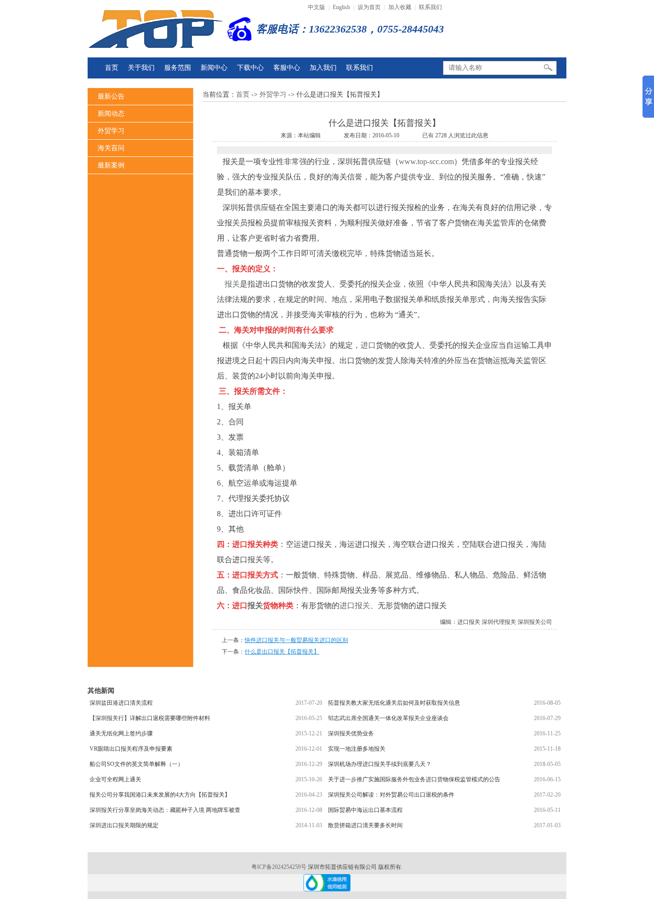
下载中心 (250, 67)
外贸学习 (111, 130)
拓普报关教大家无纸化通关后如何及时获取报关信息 (394, 702)
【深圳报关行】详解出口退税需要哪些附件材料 (150, 718)
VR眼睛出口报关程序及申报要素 (131, 748)
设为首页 (369, 7)
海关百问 (111, 148)
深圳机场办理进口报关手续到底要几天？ (379, 764)
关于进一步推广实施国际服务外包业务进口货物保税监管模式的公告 (414, 779)
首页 (111, 67)
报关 (232, 284)
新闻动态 (111, 113)
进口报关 (354, 605)
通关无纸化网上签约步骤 (121, 733)
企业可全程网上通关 (115, 779)
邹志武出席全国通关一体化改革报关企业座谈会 (388, 718)
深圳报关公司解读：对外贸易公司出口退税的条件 (391, 794)
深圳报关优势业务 (351, 733)
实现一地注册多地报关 (356, 748)
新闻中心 (214, 67)
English (341, 7)
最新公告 (111, 96)
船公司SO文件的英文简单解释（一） (136, 764)
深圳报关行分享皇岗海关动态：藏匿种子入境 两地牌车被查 (165, 810)
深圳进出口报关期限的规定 (124, 825)
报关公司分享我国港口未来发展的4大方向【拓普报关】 (160, 794)
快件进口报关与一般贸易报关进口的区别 (296, 640)
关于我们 (141, 67)
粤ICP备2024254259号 (279, 867)
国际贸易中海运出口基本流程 (365, 810)
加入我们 (323, 67)
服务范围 (177, 67)
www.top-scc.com (426, 161)
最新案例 (111, 165)
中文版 (316, 7)
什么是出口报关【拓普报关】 (282, 651)
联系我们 (430, 7)
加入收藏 (399, 7)
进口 (368, 345)
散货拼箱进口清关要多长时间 (365, 825)
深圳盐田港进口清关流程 (121, 702)
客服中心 (286, 67)
